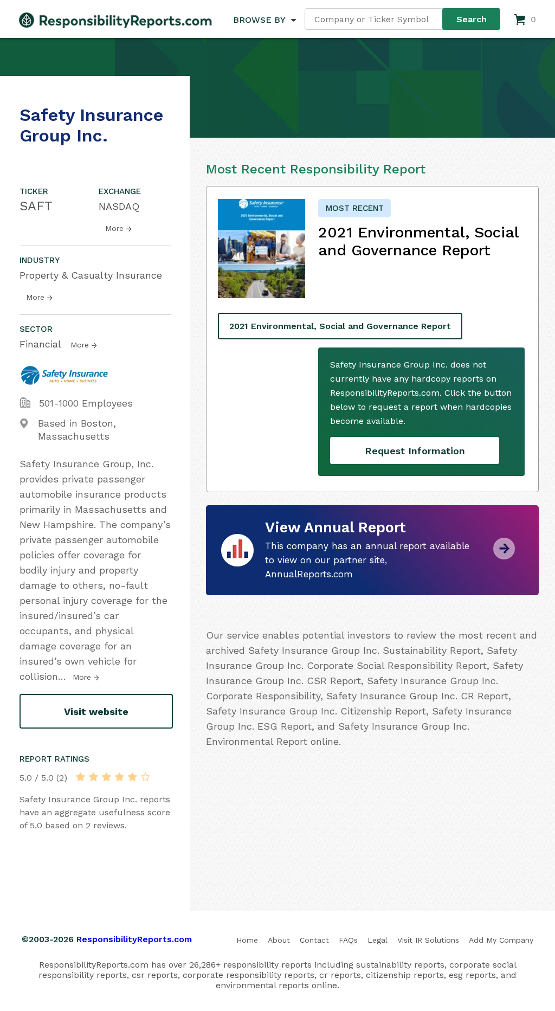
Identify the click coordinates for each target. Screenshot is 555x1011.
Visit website (96, 711)
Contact (314, 940)
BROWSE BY (259, 20)
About (279, 940)
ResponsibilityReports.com (134, 939)
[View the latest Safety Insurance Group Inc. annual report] (504, 555)
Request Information (415, 450)
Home (247, 940)
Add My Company (501, 940)
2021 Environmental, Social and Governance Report (340, 326)
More (114, 228)
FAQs (348, 940)
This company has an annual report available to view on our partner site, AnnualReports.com (367, 559)
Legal (377, 940)
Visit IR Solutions (428, 940)
